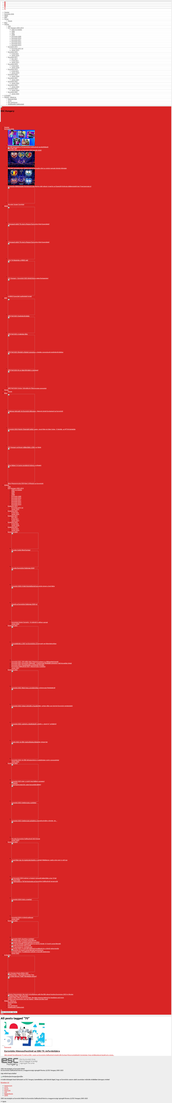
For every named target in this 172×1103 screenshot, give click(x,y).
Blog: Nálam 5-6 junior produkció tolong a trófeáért (24, 465)
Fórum (6, 19)
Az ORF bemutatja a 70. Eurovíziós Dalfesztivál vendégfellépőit (28, 147)
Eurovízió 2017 (13, 57)
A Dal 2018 (15, 66)
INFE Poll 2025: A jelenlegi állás (18, 334)
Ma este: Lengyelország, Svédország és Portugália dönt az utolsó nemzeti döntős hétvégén (37, 168)
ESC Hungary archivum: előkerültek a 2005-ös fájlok (24, 447)
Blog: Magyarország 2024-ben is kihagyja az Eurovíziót (25, 483)
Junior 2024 (15, 90)
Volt (9, 26)
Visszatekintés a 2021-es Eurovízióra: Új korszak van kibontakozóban (33, 643)
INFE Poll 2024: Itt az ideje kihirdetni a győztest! (23, 370)
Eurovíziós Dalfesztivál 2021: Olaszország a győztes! (28, 666)
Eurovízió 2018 (13, 64)
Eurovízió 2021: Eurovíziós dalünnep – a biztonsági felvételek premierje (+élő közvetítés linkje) (41, 663)
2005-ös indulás (16, 29)
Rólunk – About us (10, 97)
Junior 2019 (15, 73)
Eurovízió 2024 (13, 88)
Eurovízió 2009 (16, 36)
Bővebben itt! (5, 1082)
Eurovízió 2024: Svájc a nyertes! (21, 899)
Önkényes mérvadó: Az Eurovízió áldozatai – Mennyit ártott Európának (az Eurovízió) (35, 411)
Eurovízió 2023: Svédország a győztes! (23, 802)
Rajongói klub (12, 99)
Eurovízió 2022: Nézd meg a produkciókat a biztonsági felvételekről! (33, 688)
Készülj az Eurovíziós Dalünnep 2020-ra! (24, 604)
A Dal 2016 (15, 54)
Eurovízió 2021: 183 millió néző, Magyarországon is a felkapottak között (34, 661)
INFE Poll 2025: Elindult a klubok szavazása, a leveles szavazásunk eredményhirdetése (35, 352)
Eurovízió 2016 (13, 52)
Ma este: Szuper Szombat (16, 204)
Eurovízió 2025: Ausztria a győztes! (22, 939)
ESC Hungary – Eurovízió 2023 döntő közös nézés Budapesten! (28, 278)
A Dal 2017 (15, 60)
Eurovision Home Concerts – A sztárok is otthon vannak (29, 622)
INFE (5, 17)
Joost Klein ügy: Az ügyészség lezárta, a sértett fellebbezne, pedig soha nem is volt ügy (39, 860)
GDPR (6, 1095)
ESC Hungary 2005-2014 (16, 28)
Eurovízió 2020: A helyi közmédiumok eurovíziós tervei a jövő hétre (33, 586)
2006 (13, 31)
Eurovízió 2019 (13, 69)
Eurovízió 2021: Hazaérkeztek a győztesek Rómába (27, 665)
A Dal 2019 (15, 71)
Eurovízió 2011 (16, 40)
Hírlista (6, 24)
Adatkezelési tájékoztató (16, 104)
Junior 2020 (15, 76)
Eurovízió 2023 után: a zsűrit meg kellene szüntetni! (28, 781)
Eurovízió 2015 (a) (17, 48)
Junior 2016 (15, 55)
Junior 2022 (15, 83)
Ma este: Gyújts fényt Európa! (20, 550)
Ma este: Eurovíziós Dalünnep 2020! (22, 568)
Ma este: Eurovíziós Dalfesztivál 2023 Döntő (25, 839)
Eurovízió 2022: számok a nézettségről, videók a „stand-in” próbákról (33, 724)
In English (7, 95)
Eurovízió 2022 (13, 81)
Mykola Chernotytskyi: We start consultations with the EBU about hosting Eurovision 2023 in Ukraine (40, 994)
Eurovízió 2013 (16, 43)
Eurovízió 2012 (16, 41)
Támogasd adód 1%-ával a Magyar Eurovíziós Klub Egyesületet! (28, 224)
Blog (5, 22)
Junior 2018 (15, 67)
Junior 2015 (15, 50)
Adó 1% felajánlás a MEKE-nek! (18, 260)
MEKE (6, 16)
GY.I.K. (10, 101)
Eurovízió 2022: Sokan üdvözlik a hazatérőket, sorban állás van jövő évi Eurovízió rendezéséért (42, 706)
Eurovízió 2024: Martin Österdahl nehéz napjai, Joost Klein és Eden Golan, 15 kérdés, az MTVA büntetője (41, 429)
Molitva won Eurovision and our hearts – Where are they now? (28, 999)
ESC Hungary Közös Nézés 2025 (18, 973)
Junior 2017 (15, 62)
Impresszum (8, 1085)
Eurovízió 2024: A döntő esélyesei (22, 917)
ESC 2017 (14, 59)
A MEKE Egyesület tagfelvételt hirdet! (20, 296)
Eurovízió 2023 (13, 85)
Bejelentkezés (8, 1094)
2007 (13, 33)
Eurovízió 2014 (16, 45)
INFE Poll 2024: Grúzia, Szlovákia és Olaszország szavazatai (27, 388)
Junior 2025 (15, 94)
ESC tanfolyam (12, 102)
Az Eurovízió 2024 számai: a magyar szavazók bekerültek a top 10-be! (34, 878)
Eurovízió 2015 (13, 47)
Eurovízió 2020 (13, 74)
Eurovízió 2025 (13, 92)
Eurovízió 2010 (16, 38)
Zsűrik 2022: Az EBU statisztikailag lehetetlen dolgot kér (29, 742)
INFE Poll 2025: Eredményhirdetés (18, 316)
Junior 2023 (15, 87)
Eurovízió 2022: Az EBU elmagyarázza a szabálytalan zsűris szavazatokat (35, 760)
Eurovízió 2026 (9, 14)
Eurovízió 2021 (13, 78)
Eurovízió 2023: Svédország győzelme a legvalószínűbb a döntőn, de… (34, 821)
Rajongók (7, 1090)
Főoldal (6, 12)
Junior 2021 (15, 80)
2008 (13, 35)
